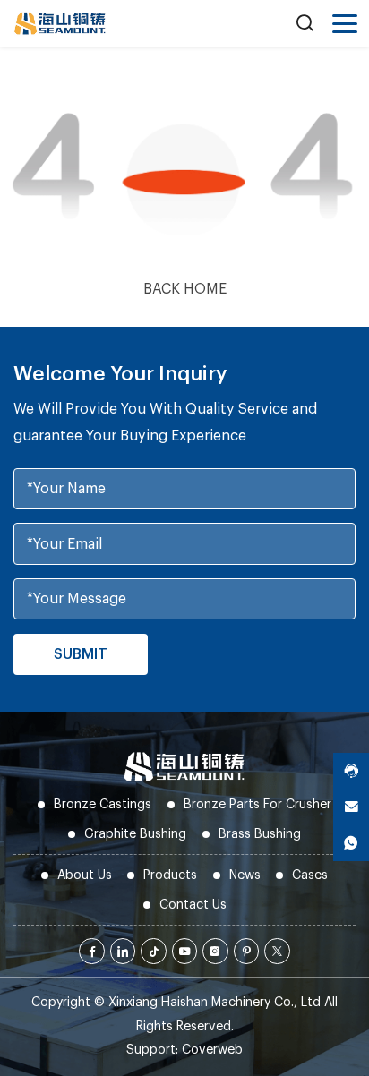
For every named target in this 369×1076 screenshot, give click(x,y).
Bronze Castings (102, 804)
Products (170, 875)
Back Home (185, 289)
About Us (84, 875)
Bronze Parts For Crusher (257, 804)
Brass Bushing (260, 834)
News (245, 875)
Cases (310, 875)
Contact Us (193, 904)
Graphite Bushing (135, 834)
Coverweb (212, 1049)
